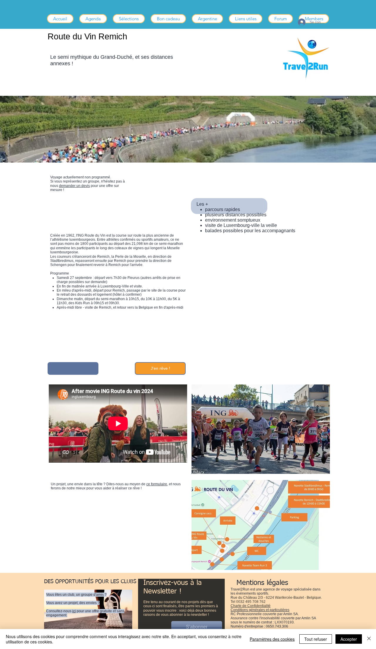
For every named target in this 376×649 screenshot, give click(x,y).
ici (74, 611)
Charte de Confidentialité (251, 606)
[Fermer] (368, 639)
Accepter (348, 639)
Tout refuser (315, 639)
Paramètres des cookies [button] (272, 639)
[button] (129, 18)
